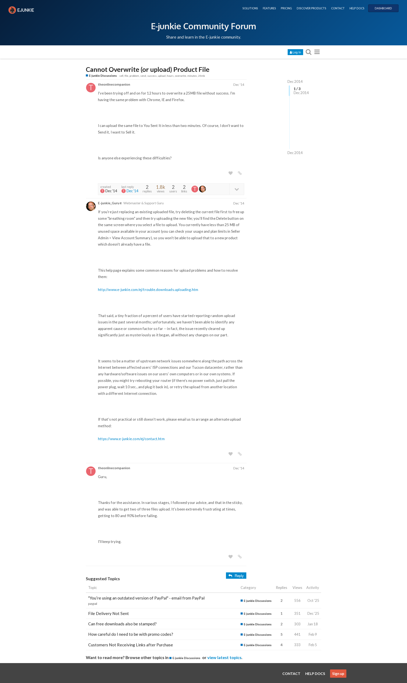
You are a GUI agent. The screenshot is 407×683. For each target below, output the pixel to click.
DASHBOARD (383, 8)
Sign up (338, 673)
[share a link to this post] (240, 173)
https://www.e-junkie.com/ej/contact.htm (131, 439)
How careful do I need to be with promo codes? (130, 634)
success (152, 75)
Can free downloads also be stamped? (122, 623)
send (143, 75)
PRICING (286, 8)
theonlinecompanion (114, 84)
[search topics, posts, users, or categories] (308, 52)
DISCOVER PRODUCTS (311, 8)
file (126, 75)
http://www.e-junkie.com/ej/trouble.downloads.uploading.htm (148, 289)
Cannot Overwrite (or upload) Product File (147, 69)
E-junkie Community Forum (203, 26)
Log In (297, 52)
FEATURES (269, 8)
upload (162, 75)
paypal (92, 603)
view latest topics (224, 657)
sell (121, 75)
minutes (192, 75)
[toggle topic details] (236, 189)
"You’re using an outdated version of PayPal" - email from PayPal (146, 597)
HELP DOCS (357, 8)
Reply (239, 575)
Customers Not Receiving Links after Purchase (130, 644)
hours (170, 75)
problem (134, 75)
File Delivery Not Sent (108, 613)
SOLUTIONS (250, 8)
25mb (201, 75)
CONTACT (338, 8)
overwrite (180, 75)
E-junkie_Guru (108, 203)
